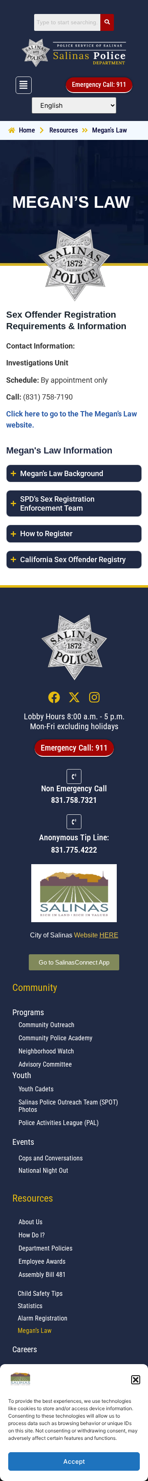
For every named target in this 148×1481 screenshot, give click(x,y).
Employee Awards (41, 1261)
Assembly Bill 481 (42, 1275)
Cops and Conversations (50, 1158)
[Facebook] (54, 697)
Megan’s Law (34, 1331)
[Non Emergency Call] (74, 776)
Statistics (30, 1306)
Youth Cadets (35, 1089)
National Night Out (43, 1170)
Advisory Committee (45, 1064)
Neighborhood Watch (46, 1051)
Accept (74, 1461)
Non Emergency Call (74, 788)
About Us (30, 1222)
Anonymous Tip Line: (74, 837)
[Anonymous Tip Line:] (74, 821)
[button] (136, 1380)
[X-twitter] (74, 697)
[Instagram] (94, 697)
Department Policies (45, 1248)
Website (96, 935)
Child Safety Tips (40, 1293)
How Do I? (31, 1235)
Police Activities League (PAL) (58, 1123)
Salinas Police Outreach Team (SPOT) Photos (68, 1106)
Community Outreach (46, 1025)
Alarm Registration (42, 1318)
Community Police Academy (55, 1038)
